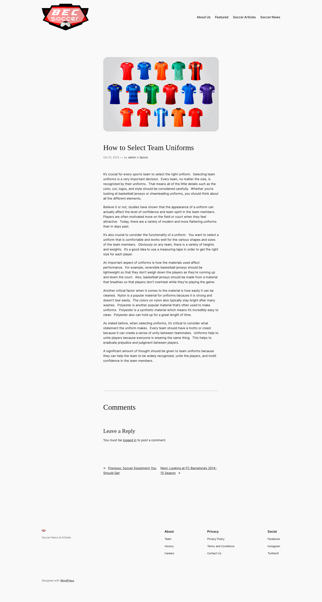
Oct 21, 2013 (111, 157)
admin (132, 157)
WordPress (67, 580)
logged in (129, 440)
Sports (144, 157)
